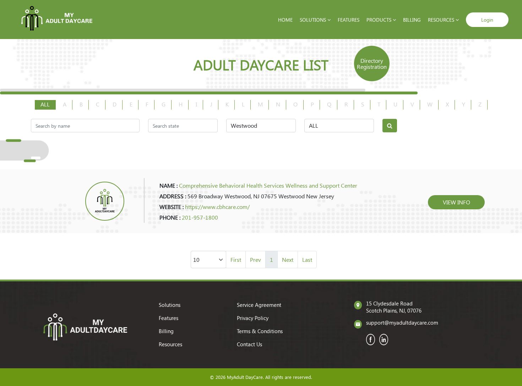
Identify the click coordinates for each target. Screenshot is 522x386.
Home (285, 19)
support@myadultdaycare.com (402, 322)
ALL (45, 104)
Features (348, 19)
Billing (412, 19)
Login (487, 19)
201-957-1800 (200, 217)
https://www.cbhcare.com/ (217, 206)
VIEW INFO (456, 202)
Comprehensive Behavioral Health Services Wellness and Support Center (268, 185)
